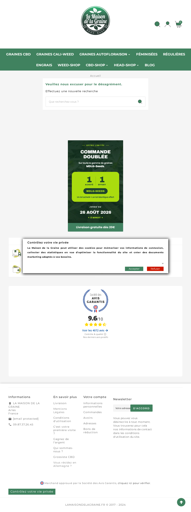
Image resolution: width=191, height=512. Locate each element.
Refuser (155, 268)
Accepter (134, 268)
